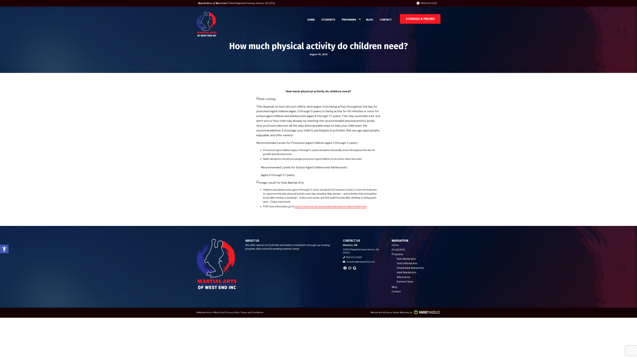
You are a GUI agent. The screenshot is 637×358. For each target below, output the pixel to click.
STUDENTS (328, 19)
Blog (369, 19)
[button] (4, 249)
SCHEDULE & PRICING (420, 19)
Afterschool (403, 277)
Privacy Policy (232, 312)
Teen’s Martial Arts (407, 263)
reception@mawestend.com (360, 261)
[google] (354, 268)
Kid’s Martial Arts (406, 258)
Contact (386, 19)
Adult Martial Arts (406, 272)
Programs (349, 19)
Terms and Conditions (252, 312)
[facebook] (345, 268)
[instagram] (349, 268)
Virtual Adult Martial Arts (410, 268)
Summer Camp (405, 281)
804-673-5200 (429, 3)
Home (311, 19)
